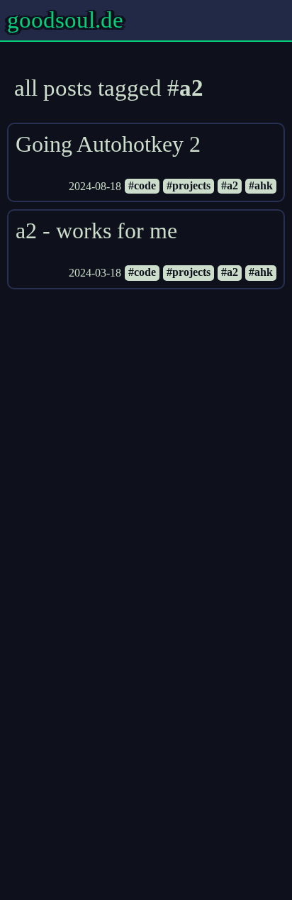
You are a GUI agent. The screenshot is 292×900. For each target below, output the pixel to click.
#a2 (229, 185)
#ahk (261, 185)
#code (142, 185)
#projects (188, 185)
